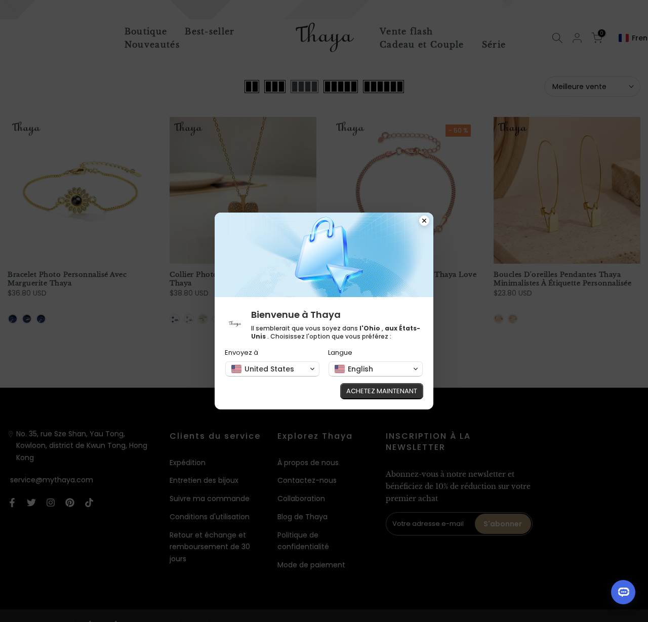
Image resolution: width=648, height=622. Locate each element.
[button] (272, 369)
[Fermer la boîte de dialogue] (424, 222)
